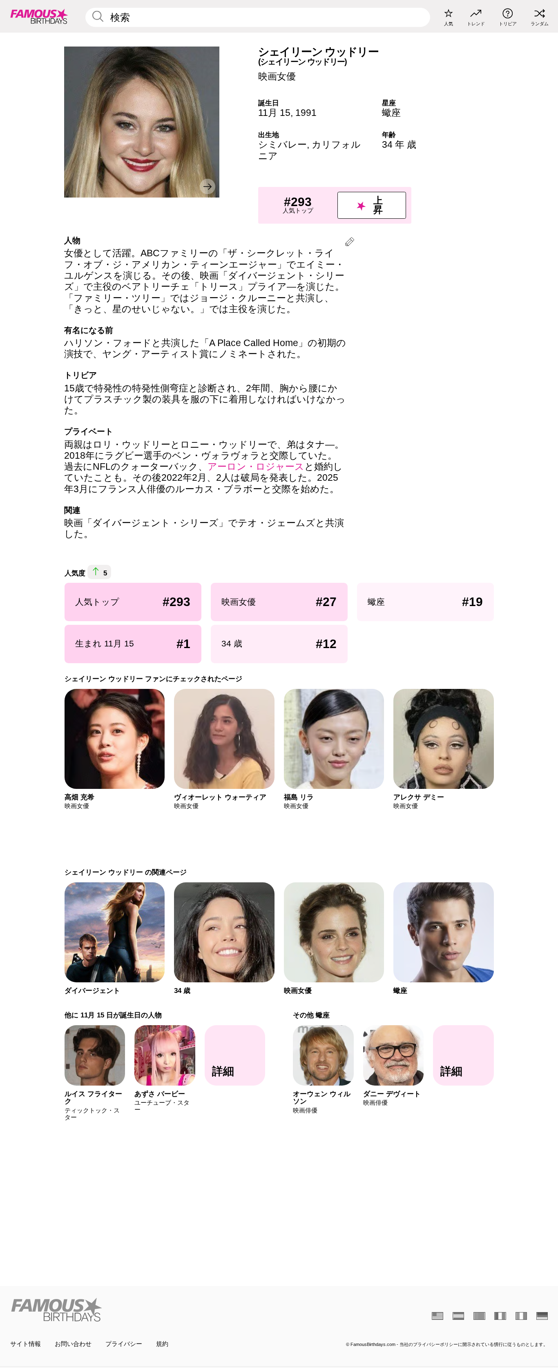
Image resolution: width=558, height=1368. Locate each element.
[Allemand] (542, 1316)
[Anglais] (437, 1316)
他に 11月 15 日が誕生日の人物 (112, 1015)
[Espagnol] (458, 1316)
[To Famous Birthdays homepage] (39, 16)
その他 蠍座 (311, 1015)
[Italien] (521, 1316)
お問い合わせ (73, 1344)
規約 (162, 1344)
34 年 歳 (399, 144)
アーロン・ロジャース (256, 466)
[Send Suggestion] (349, 243)
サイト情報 (25, 1344)
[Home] (142, 1309)
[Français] (500, 1316)
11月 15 (274, 112)
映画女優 (277, 76)
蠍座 (391, 112)
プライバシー (123, 1344)
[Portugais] (479, 1316)
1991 (306, 112)
